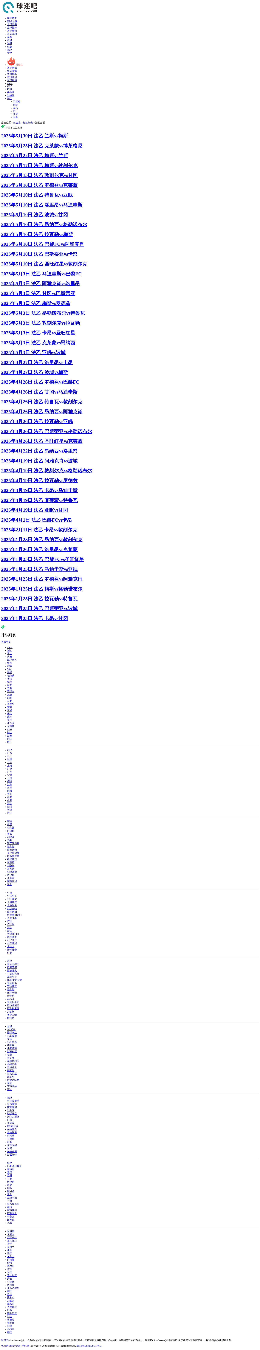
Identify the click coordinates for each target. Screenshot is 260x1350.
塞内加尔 (12, 1240)
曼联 (9, 824)
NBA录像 (12, 21)
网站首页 (12, 18)
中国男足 (12, 896)
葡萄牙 (10, 1323)
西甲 (9, 40)
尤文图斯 (12, 1035)
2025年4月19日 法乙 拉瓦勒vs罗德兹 (39, 480)
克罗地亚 (12, 1307)
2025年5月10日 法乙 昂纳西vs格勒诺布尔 (44, 224)
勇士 (9, 653)
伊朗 (9, 1250)
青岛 (9, 794)
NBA (9, 83)
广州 (9, 772)
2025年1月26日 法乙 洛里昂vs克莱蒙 (39, 549)
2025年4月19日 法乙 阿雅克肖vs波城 (39, 460)
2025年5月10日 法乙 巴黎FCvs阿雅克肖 (42, 244)
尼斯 (9, 1223)
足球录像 (12, 68)
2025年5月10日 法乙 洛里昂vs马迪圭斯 (41, 205)
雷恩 (9, 1175)
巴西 (9, 1310)
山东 (9, 797)
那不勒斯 (12, 1042)
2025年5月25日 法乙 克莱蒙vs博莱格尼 (41, 145)
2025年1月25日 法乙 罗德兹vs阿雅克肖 (41, 579)
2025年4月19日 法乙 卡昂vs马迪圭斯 (39, 490)
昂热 (9, 1185)
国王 (9, 739)
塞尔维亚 (12, 1313)
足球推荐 (12, 27)
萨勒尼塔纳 (13, 1080)
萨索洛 (10, 1070)
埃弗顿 (10, 846)
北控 (9, 778)
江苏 (9, 784)
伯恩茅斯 (12, 872)
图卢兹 (10, 1191)
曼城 (9, 834)
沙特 (9, 1263)
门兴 (9, 1120)
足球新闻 (12, 30)
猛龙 (9, 685)
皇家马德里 (13, 964)
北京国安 (12, 899)
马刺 (9, 701)
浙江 (9, 813)
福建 (9, 781)
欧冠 (9, 89)
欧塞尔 (10, 1219)
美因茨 (10, 1123)
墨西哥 (10, 1266)
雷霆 (9, 707)
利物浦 (10, 837)
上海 (9, 765)
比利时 (10, 1297)
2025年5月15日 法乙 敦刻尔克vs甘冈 (39, 175)
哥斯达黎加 (13, 1288)
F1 (14, 111)
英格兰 (10, 1247)
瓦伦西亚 (12, 986)
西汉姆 (10, 875)
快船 (9, 672)
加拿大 (10, 1300)
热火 (9, 713)
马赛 (9, 1178)
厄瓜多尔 (12, 1237)
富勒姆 (10, 868)
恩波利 (10, 1077)
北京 (9, 762)
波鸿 (9, 1148)
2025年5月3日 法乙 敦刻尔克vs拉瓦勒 (40, 323)
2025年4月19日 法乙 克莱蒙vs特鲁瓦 (39, 500)
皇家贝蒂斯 (13, 1002)
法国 (9, 1272)
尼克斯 (10, 726)
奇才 (9, 720)
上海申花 (12, 902)
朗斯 (9, 1188)
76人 (9, 669)
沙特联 (10, 95)
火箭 (9, 656)
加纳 (9, 1326)
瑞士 (9, 1316)
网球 (15, 105)
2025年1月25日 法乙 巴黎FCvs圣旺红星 (42, 559)
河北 (9, 953)
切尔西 (10, 827)
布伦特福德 (13, 853)
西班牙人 (12, 970)
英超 (9, 37)
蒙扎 (9, 1089)
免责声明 (6, 1346)
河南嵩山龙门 (14, 915)
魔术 (9, 716)
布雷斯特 (12, 1210)
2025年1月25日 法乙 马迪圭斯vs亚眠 (39, 569)
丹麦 (9, 1278)
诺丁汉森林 (13, 843)
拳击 (15, 108)
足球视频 (12, 34)
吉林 (9, 787)
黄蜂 (9, 710)
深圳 (9, 803)
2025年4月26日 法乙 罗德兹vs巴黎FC (40, 382)
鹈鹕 (9, 697)
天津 (9, 810)
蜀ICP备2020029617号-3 (88, 1346)
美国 (9, 1253)
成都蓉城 (12, 943)
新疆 (9, 759)
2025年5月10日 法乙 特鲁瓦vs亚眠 (37, 195)
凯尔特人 (12, 660)
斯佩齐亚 (12, 1051)
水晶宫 (10, 878)
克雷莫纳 (12, 1086)
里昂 (9, 1172)
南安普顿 (12, 849)
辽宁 (9, 756)
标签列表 (28, 122)
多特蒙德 (12, 1104)
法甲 (9, 43)
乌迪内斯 (12, 1064)
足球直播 (12, 24)
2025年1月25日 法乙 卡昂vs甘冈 (34, 618)
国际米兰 (12, 1032)
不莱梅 (10, 1139)
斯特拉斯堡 (13, 1204)
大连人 (10, 946)
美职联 (10, 92)
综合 (9, 98)
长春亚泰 (12, 918)
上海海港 (12, 905)
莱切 (9, 1083)
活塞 (9, 735)
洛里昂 (10, 1182)
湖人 (9, 650)
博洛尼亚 (12, 1073)
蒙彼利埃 (12, 1197)
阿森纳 (10, 830)
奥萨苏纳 (12, 1015)
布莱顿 (10, 862)
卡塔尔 (10, 1234)
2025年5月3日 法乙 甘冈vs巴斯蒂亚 (38, 293)
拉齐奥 (10, 1058)
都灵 (9, 1054)
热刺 (9, 840)
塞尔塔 (10, 989)
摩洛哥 (10, 1304)
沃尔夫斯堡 (13, 1116)
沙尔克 (10, 1110)
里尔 (9, 1194)
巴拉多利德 (13, 1005)
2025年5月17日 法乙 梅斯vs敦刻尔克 (39, 165)
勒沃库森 (12, 1113)
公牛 (9, 729)
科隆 (9, 1142)
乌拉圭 (10, 1329)
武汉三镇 (12, 908)
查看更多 (6, 642)
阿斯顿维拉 (13, 856)
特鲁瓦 (10, 1216)
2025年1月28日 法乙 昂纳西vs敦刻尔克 (41, 539)
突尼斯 (10, 1281)
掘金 (9, 682)
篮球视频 (12, 80)
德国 (9, 1291)
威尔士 (10, 1256)
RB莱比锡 (12, 1126)
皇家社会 (12, 983)
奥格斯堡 (12, 1132)
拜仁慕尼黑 (13, 1101)
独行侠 (10, 675)
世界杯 (10, 1231)
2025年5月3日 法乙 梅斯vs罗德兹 (35, 303)
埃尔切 (10, 1018)
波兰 (9, 1269)
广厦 (9, 768)
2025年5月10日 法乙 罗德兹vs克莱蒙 (39, 185)
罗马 (9, 1039)
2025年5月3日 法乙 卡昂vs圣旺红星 (38, 332)
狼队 (9, 884)
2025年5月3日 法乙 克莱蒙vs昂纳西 (38, 342)
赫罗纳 (10, 996)
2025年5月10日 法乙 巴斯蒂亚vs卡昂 (39, 254)
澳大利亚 (12, 1275)
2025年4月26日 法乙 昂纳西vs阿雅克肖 (41, 411)
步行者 (10, 723)
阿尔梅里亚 (13, 1008)
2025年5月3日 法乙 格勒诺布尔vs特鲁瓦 (43, 313)
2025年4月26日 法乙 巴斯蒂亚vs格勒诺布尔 (46, 431)
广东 (9, 753)
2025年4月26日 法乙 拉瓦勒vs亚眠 (37, 421)
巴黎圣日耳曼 (14, 1166)
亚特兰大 (12, 1067)
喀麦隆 (10, 1319)
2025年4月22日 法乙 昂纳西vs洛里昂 (39, 451)
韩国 (9, 1332)
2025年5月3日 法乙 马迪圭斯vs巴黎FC (41, 273)
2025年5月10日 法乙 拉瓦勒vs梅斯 (37, 234)
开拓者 (10, 691)
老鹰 (9, 688)
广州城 (10, 924)
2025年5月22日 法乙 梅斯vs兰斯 (34, 155)
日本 (9, 1294)
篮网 (9, 663)
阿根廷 (10, 1259)
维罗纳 (10, 1045)
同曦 (9, 791)
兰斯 (9, 1201)
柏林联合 (12, 1129)
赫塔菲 (10, 999)
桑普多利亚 (13, 1061)
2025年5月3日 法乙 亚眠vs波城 (33, 352)
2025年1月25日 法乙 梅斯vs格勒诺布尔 (41, 589)
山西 (9, 800)
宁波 (9, 775)
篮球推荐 (12, 74)
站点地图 (16, 1346)
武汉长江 (12, 940)
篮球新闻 (12, 77)
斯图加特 (12, 1154)
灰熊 (9, 694)
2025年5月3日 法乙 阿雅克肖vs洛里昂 (40, 283)
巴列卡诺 (12, 992)
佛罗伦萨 (12, 1048)
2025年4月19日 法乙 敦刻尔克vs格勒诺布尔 (46, 470)
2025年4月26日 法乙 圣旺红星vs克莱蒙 (41, 441)
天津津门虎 (13, 934)
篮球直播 (12, 71)
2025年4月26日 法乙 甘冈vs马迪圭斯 (39, 392)
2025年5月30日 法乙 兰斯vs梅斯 (34, 135)
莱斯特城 (12, 881)
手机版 (25, 1346)
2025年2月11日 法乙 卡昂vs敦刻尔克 (39, 529)
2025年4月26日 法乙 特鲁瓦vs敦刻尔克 (41, 401)
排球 (15, 114)
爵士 (9, 742)
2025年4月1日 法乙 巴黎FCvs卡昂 (36, 520)
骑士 (9, 732)
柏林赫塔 (12, 1151)
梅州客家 (12, 937)
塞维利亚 (12, 977)
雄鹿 (9, 666)
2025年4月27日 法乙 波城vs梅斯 (34, 372)
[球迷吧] (20, 13)
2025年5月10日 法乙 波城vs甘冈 (34, 214)
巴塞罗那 (12, 967)
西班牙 (10, 1285)
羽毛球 (16, 101)
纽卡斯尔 (12, 859)
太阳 (9, 678)
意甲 (9, 53)
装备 (15, 117)
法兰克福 (12, 1145)
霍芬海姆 (12, 1107)
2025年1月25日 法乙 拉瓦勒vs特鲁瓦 (39, 598)
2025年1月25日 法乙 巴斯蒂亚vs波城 (39, 608)
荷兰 (9, 1244)
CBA (9, 86)
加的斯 (10, 1011)
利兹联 (10, 865)
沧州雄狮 (12, 949)
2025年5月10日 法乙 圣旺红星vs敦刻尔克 (44, 264)
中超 (9, 46)
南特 (9, 1207)
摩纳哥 (10, 1169)
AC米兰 (11, 1029)
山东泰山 (12, 911)
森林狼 (10, 704)
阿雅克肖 (12, 1213)
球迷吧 (16, 122)
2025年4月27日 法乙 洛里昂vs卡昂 (37, 362)
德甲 (9, 49)
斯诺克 (19, 64)
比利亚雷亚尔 (14, 980)
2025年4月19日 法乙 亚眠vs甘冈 (34, 510)
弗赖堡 (10, 1135)
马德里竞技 (13, 973)
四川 (9, 806)
